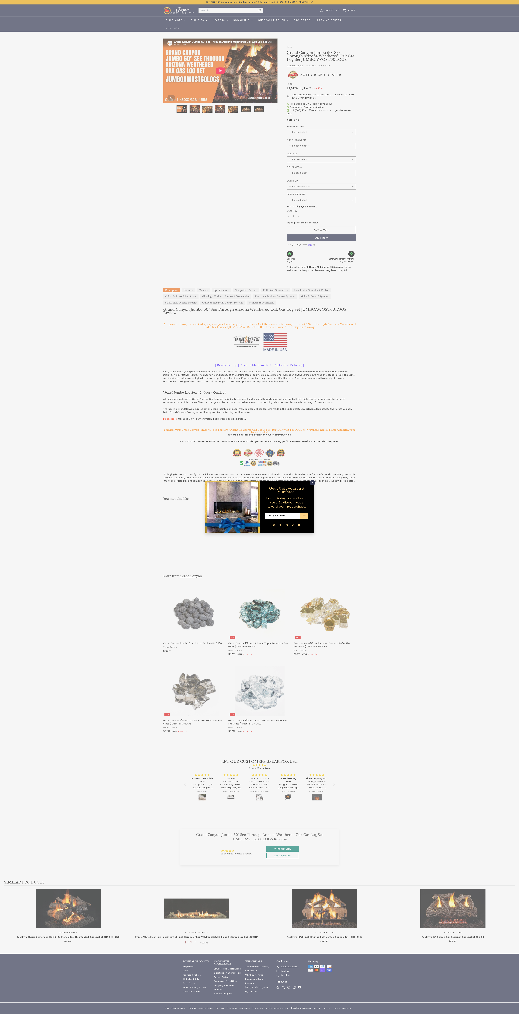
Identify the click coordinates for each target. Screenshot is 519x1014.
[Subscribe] (304, 516)
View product (68, 911)
